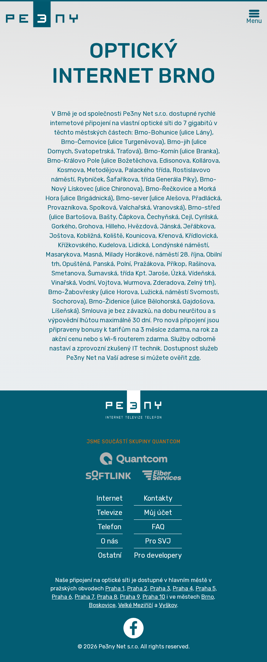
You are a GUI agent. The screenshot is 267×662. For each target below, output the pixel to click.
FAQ (158, 527)
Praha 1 (114, 588)
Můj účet (158, 512)
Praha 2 (137, 588)
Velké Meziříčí (135, 605)
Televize (109, 512)
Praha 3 (160, 588)
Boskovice (102, 605)
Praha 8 (107, 597)
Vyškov (168, 605)
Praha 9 (130, 597)
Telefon (109, 527)
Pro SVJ (158, 541)
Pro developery (158, 555)
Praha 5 (206, 588)
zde (194, 358)
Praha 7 (84, 597)
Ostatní (109, 555)
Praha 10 (154, 597)
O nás (109, 541)
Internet (109, 498)
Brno (207, 597)
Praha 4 (183, 588)
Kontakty (158, 498)
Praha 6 (62, 597)
